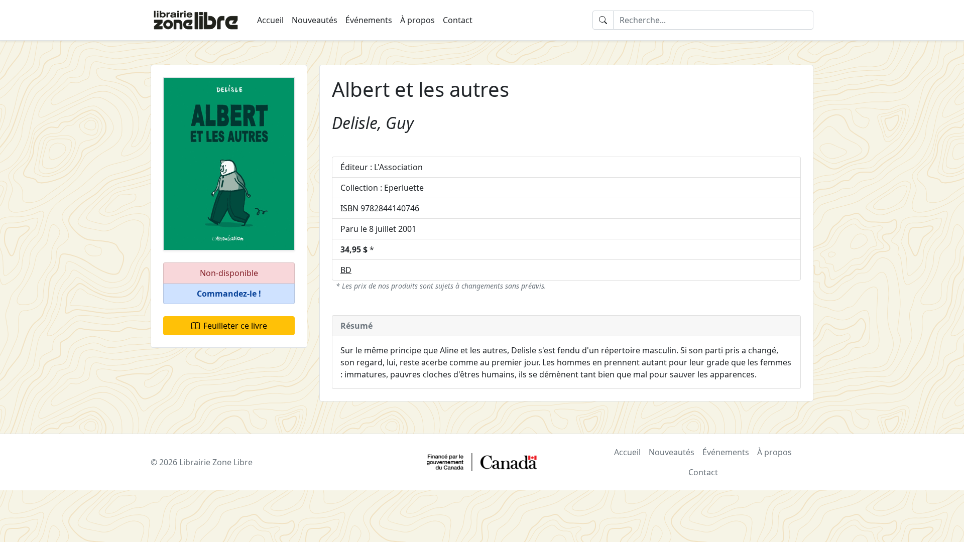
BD (345, 270)
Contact (457, 20)
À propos (417, 20)
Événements (368, 20)
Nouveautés (314, 20)
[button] (229, 294)
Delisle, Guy (373, 122)
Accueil (270, 20)
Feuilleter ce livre (235, 325)
